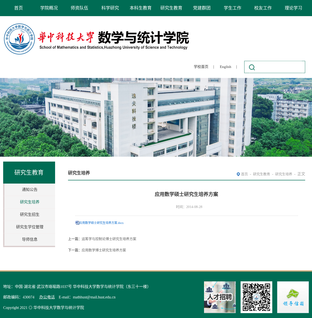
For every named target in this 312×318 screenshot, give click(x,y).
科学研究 (110, 8)
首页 (18, 8)
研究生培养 (29, 202)
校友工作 (263, 8)
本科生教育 (141, 8)
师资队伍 (79, 8)
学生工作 (232, 8)
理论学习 (293, 8)
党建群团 (202, 8)
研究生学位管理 (29, 227)
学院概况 (49, 8)
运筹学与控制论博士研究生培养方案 (109, 239)
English (225, 67)
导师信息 (30, 239)
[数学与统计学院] (96, 24)
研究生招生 (29, 214)
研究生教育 (171, 8)
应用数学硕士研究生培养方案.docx (101, 223)
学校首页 (201, 67)
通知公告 (30, 189)
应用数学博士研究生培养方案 (104, 250)
